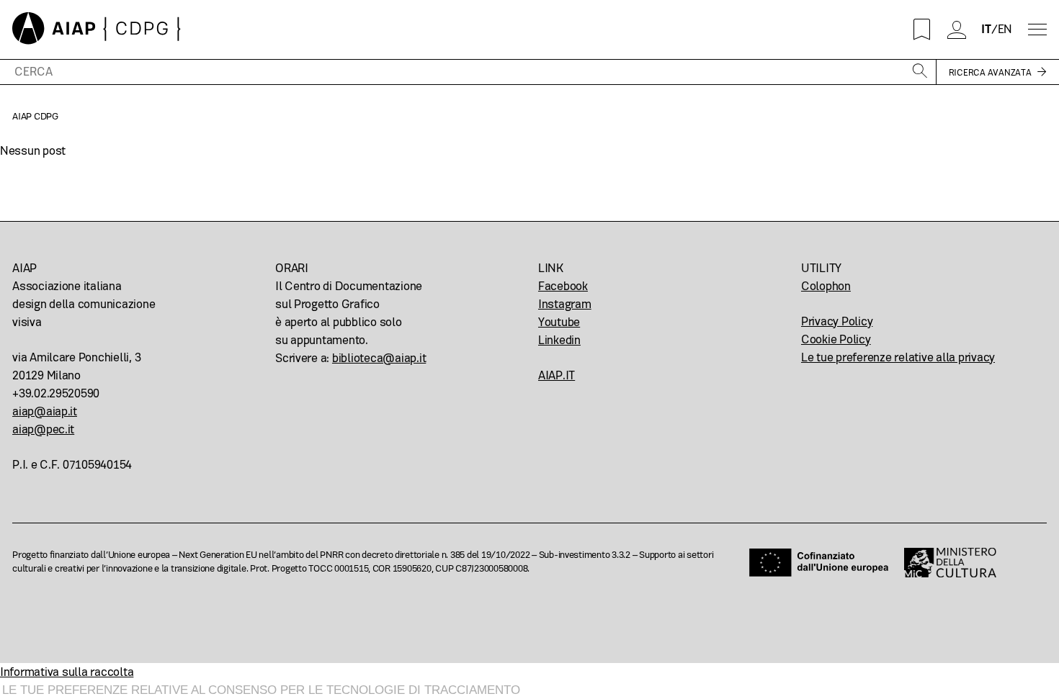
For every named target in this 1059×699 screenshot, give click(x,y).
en (1005, 29)
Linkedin (559, 340)
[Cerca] (920, 72)
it (986, 29)
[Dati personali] (956, 29)
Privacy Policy (836, 321)
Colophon (826, 286)
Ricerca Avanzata (990, 72)
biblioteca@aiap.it (379, 358)
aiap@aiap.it (44, 411)
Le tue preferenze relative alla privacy (898, 357)
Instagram (564, 304)
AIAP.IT (556, 375)
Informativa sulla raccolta (66, 672)
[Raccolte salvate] (921, 29)
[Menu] (1037, 30)
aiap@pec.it (43, 429)
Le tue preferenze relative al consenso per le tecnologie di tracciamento (261, 690)
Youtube (559, 322)
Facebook (563, 286)
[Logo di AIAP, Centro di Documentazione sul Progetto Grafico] (96, 29)
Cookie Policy (836, 339)
